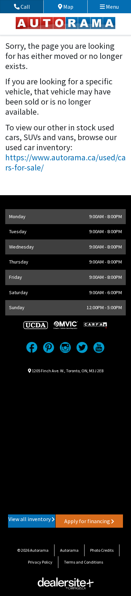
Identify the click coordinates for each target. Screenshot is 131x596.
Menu (112, 6)
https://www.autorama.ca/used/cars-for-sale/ (65, 162)
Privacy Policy (40, 562)
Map (73, 6)
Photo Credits (102, 550)
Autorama (69, 550)
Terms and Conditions (83, 562)
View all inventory (30, 518)
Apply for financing (87, 521)
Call (31, 6)
